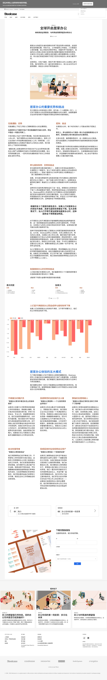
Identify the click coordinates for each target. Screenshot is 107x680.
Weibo (84, 638)
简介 (19, 511)
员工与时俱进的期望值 (84, 614)
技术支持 (23, 643)
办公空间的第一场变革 (71, 511)
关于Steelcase (8, 634)
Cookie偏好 (40, 641)
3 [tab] (53, 298)
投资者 (6, 643)
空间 (11, 17)
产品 (5, 17)
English (82, 12)
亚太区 (9, 9)
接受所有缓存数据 (87, 4)
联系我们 (16, 9)
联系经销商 (22, 9)
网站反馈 (23, 637)
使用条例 (40, 637)
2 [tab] (52, 298)
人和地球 (7, 637)
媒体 (6, 641)
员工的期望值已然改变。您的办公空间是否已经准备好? (16, 616)
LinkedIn (88, 638)
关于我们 (35, 17)
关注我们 (84, 634)
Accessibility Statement (43, 645)
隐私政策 (40, 639)
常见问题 (23, 639)
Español (82, 14)
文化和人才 (4, 612)
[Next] (58, 298)
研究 (29, 17)
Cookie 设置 (76, 4)
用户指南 (23, 641)
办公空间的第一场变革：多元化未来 (52, 616)
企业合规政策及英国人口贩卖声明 (45, 643)
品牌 (16, 17)
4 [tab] (54, 298)
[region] (53, 4)
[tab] (49, 298)
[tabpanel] (53, 290)
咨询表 (84, 641)
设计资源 (22, 17)
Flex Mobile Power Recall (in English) (27, 646)
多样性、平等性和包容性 (10, 639)
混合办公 (53, 25)
